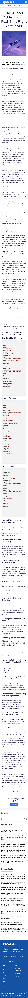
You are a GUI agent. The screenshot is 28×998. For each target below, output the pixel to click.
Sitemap (5, 989)
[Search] (24, 819)
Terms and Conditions (18, 969)
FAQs (4, 975)
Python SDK (5, 985)
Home (2, 5)
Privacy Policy (18, 976)
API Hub (5, 978)
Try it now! (14, 804)
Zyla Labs (18, 995)
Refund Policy (18, 973)
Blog (6, 5)
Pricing (5, 972)
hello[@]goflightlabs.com (12, 961)
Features (5, 970)
